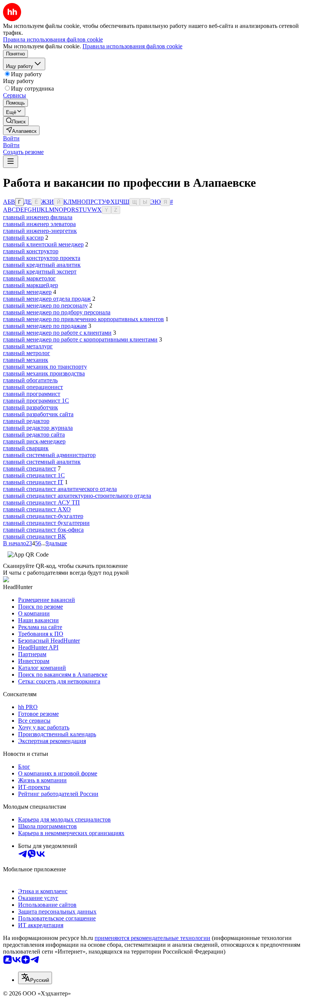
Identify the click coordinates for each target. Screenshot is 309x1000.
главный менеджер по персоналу (45, 305)
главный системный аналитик (42, 461)
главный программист (31, 394)
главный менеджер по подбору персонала (56, 312)
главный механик (25, 360)
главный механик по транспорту (45, 366)
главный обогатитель (30, 380)
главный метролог (26, 353)
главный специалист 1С (34, 475)
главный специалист (29, 468)
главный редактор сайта (34, 434)
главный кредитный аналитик (42, 265)
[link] (16, 121)
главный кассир (23, 237)
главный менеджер (27, 292)
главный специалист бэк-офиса (43, 529)
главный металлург (28, 346)
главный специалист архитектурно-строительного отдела (77, 495)
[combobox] (35, 978)
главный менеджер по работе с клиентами (57, 332)
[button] (11, 138)
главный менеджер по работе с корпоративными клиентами (80, 339)
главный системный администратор (49, 455)
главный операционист (33, 387)
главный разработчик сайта (38, 414)
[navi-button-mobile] (10, 161)
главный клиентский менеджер (43, 244)
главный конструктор (30, 251)
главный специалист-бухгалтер (43, 516)
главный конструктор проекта (41, 258)
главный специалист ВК (34, 536)
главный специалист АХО (37, 509)
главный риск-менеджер (34, 441)
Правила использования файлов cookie (132, 46)
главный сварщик (26, 448)
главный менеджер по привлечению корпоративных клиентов (83, 319)
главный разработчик (30, 407)
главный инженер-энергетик (40, 231)
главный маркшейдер (30, 285)
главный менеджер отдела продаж (47, 298)
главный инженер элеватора (39, 224)
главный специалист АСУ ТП (41, 502)
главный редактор (26, 421)
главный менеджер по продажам (45, 326)
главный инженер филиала (37, 217)
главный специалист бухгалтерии (46, 523)
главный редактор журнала (38, 428)
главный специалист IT (33, 482)
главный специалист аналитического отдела (60, 489)
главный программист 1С (36, 400)
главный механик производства (44, 373)
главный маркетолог (29, 278)
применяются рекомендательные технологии (152, 938)
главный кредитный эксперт (39, 271)
